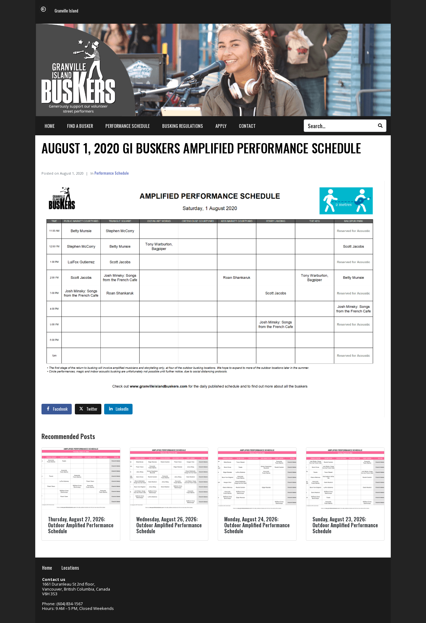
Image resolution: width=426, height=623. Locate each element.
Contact (247, 126)
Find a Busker (80, 126)
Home (50, 126)
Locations (70, 567)
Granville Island (66, 11)
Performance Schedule (127, 126)
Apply (220, 126)
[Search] (380, 126)
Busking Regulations (182, 126)
